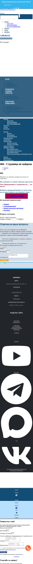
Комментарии (4, 545)
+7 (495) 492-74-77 (16, 292)
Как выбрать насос (12, 106)
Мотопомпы (10, 84)
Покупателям (8, 93)
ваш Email (3, 530)
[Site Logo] (7, 9)
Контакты (7, 32)
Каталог (6, 22)
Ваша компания (5, 528)
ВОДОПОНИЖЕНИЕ (13, 26)
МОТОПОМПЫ (12, 25)
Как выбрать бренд (12, 110)
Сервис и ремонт (9, 101)
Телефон (3, 251)
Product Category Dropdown (8, 217)
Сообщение (4, 257)
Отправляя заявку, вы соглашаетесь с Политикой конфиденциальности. (13, 244)
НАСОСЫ (10, 23)
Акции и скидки (11, 96)
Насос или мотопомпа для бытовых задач (18, 112)
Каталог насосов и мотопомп (13, 208)
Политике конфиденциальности (7, 549)
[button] (2, 13)
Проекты (6, 28)
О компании (8, 91)
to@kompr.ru (16, 299)
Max (16, 497)
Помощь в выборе (10, 103)
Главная (6, 204)
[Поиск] (19, 16)
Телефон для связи (5, 533)
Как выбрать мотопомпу (14, 108)
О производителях (10, 206)
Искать (21, 219)
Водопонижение (12, 85)
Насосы (8, 82)
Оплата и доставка (12, 98)
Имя (1, 248)
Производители (9, 89)
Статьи (6, 30)
